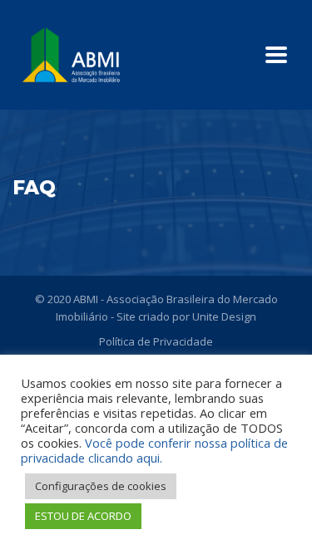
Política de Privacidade (156, 341)
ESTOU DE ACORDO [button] (83, 515)
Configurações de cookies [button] (100, 485)
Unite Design (224, 316)
